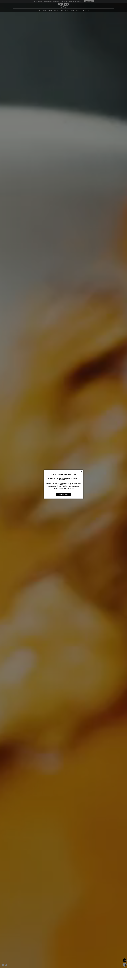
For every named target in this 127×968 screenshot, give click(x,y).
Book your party (63, 494)
